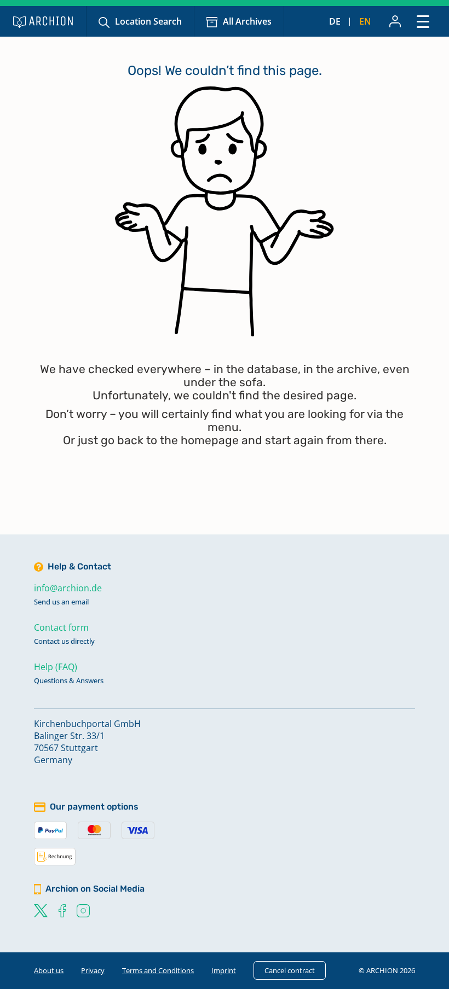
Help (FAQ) (55, 667)
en (365, 21)
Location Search (148, 21)
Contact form (61, 627)
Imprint (223, 970)
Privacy (93, 970)
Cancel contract (289, 970)
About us (49, 970)
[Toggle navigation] (423, 21)
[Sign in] (395, 21)
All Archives (247, 21)
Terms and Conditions (158, 970)
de (335, 21)
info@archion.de (68, 588)
